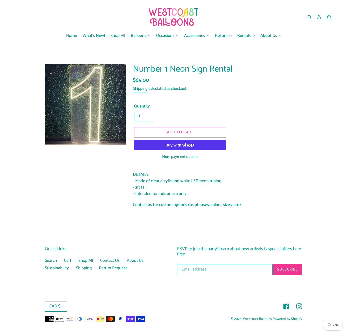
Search (51, 260)
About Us (135, 260)
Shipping (140, 88)
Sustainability (57, 268)
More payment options (180, 157)
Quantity (142, 106)
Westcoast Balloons (257, 319)
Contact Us (110, 260)
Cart (67, 260)
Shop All (85, 260)
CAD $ (54, 306)
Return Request (113, 268)
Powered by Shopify (287, 319)
